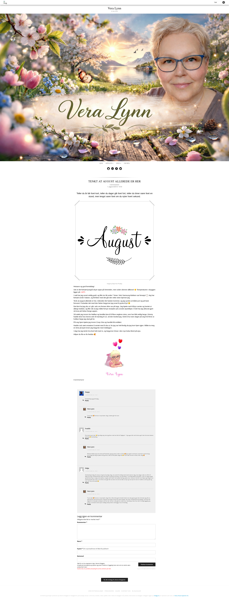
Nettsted (80, 556)
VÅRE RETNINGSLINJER (95, 591)
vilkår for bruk (149, 568)
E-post (93, 549)
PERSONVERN (109, 591)
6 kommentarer (114, 185)
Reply (87, 400)
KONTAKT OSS (126, 591)
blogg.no (156, 595)
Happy (87, 392)
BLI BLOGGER (136, 591)
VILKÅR (117, 591)
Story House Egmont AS (181, 595)
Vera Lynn (114, 9)
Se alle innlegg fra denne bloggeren (114, 579)
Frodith (87, 429)
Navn (79, 541)
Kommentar (82, 522)
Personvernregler (142, 568)
